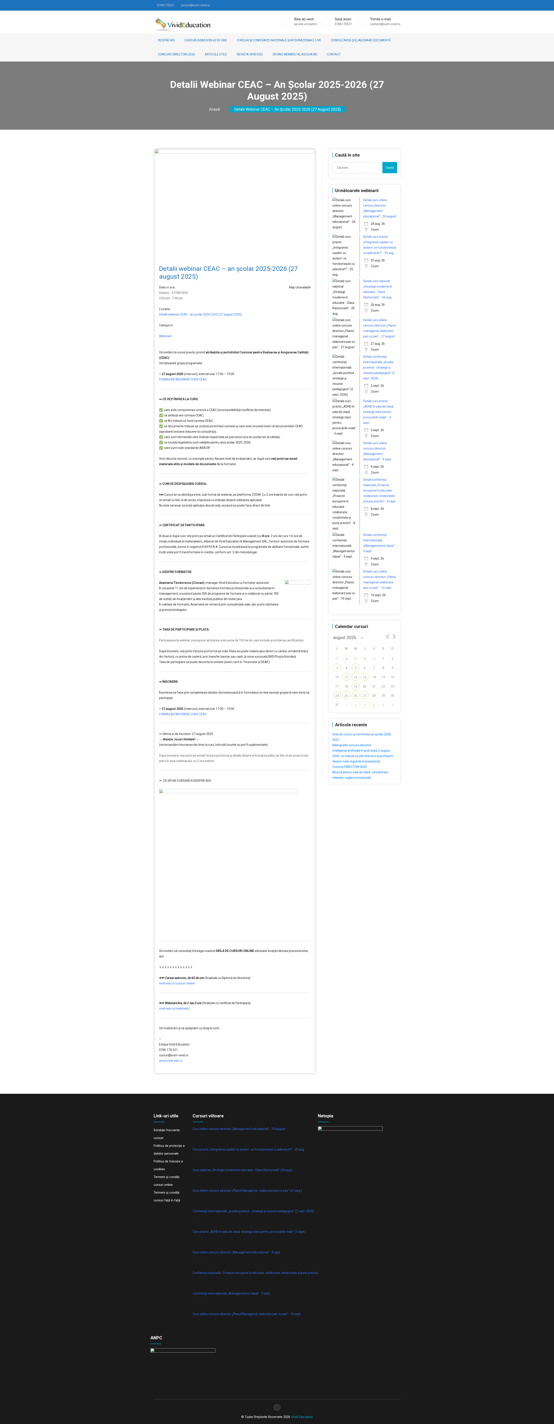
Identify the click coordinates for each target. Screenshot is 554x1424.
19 (355, 687)
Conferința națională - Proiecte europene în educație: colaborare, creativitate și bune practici (255, 1273)
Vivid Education (302, 1417)
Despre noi (166, 40)
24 (337, 696)
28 (346, 659)
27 (364, 696)
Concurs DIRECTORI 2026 (176, 54)
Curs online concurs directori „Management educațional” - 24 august (239, 1129)
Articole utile (216, 54)
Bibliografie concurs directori (351, 745)
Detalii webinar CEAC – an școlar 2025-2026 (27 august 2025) (287, 109)
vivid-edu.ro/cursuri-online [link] (177, 983)
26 (355, 696)
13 (364, 677)
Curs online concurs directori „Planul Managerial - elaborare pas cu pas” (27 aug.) (247, 1190)
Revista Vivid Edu (250, 54)
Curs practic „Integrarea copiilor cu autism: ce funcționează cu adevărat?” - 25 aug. (249, 1149)
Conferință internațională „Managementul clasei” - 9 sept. (232, 1293)
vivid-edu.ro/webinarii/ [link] (174, 1008)
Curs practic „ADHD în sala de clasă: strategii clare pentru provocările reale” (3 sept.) (249, 1231)
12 (355, 677)
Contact (334, 54)
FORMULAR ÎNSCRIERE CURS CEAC (183, 379)
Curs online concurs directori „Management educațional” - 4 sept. (237, 1252)
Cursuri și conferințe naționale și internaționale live (279, 40)
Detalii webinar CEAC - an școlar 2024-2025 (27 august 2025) (200, 314)
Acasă (214, 109)
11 (346, 677)
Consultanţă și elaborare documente (361, 40)
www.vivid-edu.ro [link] (170, 1060)
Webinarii (165, 336)
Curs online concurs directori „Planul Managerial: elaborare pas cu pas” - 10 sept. (247, 1314)
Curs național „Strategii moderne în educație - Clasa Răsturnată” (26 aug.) (243, 1170)
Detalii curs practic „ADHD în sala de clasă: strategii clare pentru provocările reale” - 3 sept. (378, 411)
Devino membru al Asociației (295, 54)
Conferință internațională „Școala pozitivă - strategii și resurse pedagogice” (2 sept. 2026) (253, 1211)
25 (346, 696)
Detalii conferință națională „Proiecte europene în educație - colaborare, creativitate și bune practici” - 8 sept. (379, 490)
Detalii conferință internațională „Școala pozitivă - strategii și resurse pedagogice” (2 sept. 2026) (379, 367)
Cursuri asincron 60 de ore (205, 40)
